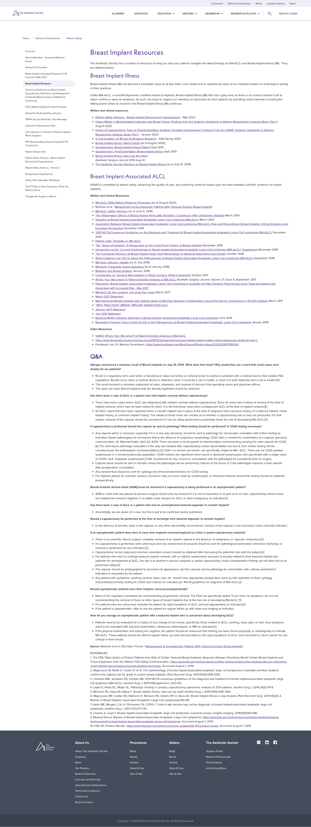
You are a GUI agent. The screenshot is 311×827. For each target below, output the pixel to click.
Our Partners (82, 768)
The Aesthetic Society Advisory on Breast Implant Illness (130, 164)
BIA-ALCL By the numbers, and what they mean (125, 292)
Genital (134, 762)
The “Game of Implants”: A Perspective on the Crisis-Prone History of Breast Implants (148, 245)
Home (26, 38)
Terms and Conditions (87, 791)
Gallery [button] (174, 742)
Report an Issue (84, 802)
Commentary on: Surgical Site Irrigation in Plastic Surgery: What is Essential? (143, 275)
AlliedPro (118, 13)
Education (164, 13)
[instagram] (258, 742)
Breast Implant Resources (38, 83)
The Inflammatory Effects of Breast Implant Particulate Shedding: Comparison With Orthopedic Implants (159, 215)
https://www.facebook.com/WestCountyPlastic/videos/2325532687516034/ (192, 344)
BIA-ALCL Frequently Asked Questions (119, 267)
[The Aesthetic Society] (34, 13)
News (293, 3)
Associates (141, 13)
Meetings (188, 13)
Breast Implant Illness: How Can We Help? (121, 156)
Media (259, 3)
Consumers (217, 3)
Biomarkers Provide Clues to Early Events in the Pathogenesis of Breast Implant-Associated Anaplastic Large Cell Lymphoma (173, 322)
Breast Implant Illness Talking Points (117, 143)
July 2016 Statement (108, 314)
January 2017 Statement (110, 309)
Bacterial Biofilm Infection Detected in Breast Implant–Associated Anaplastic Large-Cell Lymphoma (156, 318)
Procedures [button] (138, 742)
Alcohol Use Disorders (36, 67)
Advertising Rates (216, 768)
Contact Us (81, 796)
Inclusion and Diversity (88, 779)
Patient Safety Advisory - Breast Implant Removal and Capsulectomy (45, 159)
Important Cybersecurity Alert (40, 125)
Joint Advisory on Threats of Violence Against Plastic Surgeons (48, 133)
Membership (212, 13)
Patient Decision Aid (35, 151)
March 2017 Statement (109, 296)
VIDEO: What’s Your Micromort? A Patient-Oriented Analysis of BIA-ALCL (140, 336)
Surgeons (80, 757)
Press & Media (214, 762)
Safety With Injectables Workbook (42, 180)
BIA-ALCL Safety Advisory (111, 211)
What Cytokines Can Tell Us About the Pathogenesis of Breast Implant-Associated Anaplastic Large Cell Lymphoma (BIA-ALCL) (174, 258)
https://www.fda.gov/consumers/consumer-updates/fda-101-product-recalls (172, 726)
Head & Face (137, 768)
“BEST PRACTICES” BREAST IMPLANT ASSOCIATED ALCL (131, 305)
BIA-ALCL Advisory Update (112, 262)
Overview (30, 51)
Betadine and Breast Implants (113, 271)
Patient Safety (74, 38)
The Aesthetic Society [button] (222, 742)
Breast (133, 757)
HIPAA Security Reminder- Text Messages (46, 119)
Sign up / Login (288, 13)
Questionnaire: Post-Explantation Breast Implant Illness (129, 151)
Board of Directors (85, 774)
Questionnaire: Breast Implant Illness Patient (122, 147)
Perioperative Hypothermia (39, 173)
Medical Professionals (239, 3)
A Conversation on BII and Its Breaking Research (125, 139)
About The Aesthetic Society (91, 751)
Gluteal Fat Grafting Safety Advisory (43, 113)
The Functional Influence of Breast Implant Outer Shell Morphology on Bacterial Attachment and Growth (160, 254)
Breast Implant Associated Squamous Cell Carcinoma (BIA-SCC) (46, 75)
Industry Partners (276, 3)
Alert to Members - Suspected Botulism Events (45, 59)
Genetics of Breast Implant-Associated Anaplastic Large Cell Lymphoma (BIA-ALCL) (147, 220)
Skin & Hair (136, 774)
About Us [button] (82, 742)
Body (133, 751)
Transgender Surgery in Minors (40, 196)
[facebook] (275, 742)
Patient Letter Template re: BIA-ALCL (118, 241)
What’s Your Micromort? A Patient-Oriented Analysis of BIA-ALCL (135, 279)
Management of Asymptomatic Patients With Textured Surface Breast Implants (163, 207)
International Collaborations (90, 785)
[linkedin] (267, 742)
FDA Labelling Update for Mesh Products (45, 106)
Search (269, 13)
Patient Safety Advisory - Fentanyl (42, 167)
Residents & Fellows (243, 13)
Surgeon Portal (214, 751)
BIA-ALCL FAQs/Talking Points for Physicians (123, 203)
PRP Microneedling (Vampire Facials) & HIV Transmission (46, 143)
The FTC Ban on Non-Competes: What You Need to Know (47, 188)
